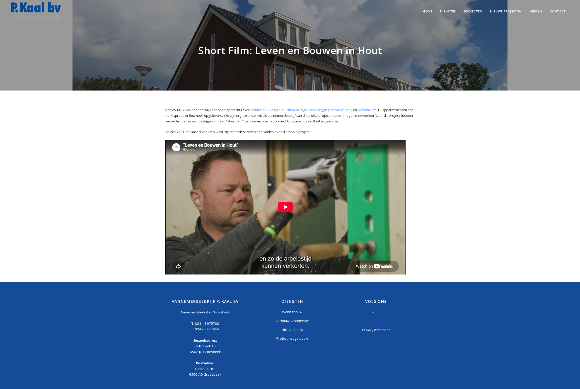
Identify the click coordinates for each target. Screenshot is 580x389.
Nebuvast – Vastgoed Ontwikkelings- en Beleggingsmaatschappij (301, 109)
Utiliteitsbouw (292, 329)
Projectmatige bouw (292, 338)
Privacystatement (376, 330)
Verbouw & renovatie (292, 320)
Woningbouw (292, 312)
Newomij (365, 109)
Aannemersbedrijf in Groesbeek (205, 312)
